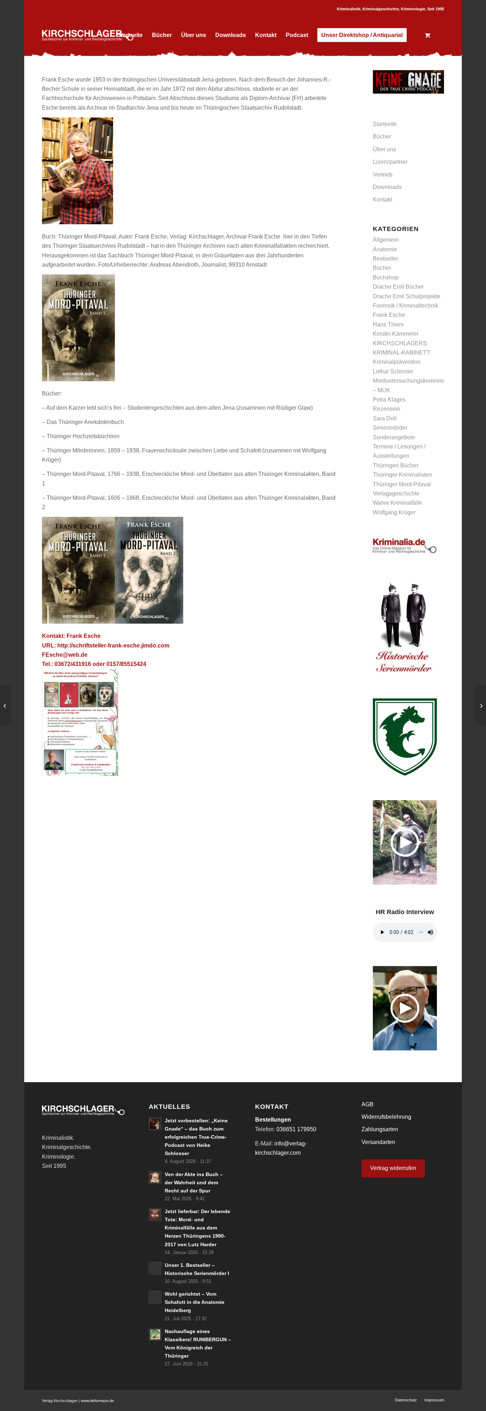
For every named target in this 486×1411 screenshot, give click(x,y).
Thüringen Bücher (395, 465)
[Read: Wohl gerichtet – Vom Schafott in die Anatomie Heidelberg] (155, 1297)
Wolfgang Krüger (394, 512)
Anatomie (385, 249)
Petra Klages (389, 400)
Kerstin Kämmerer (395, 334)
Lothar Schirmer (393, 371)
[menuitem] (129, 35)
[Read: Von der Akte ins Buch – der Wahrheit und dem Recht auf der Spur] (155, 1177)
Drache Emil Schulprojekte (406, 296)
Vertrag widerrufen (393, 1168)
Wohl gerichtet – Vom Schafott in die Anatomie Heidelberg (194, 1302)
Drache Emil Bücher (398, 287)
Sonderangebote (394, 437)
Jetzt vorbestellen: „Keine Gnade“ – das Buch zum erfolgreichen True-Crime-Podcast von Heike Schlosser (196, 1137)
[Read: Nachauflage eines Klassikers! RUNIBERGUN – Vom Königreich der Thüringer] (155, 1334)
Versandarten (378, 1142)
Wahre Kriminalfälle (397, 503)
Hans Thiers (388, 324)
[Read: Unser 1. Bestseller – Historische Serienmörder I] (155, 1268)
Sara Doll (385, 418)
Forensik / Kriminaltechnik (405, 306)
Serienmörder (390, 428)
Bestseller (385, 259)
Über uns (384, 149)
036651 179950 (296, 1129)
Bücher (382, 136)
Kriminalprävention (397, 362)
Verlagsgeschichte (396, 494)
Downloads (387, 187)
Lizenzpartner (390, 162)
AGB (367, 1104)
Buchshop (385, 277)
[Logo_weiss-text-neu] (87, 35)
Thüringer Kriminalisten (402, 475)
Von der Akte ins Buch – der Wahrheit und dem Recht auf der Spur (194, 1183)
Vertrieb (382, 175)
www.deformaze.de (97, 1401)
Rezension (386, 409)
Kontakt (382, 199)
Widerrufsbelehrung (386, 1117)
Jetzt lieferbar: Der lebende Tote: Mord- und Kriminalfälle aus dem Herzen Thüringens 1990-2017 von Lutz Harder (197, 1228)
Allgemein (385, 240)
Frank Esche (389, 315)
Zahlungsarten (379, 1129)
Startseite (385, 124)
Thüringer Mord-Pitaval (402, 484)
